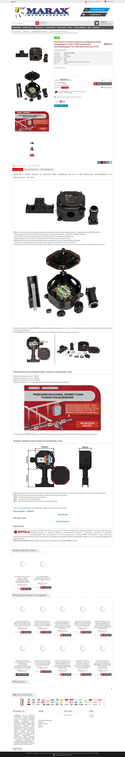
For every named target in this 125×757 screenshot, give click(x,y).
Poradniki (91, 715)
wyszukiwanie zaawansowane (43, 23)
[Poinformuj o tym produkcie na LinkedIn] (108, 162)
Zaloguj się (91, 1)
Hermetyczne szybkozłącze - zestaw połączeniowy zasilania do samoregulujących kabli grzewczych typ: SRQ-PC (42, 663)
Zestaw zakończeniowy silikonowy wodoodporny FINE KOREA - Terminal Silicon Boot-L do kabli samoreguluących (22, 623)
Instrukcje (91, 716)
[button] (12, 1)
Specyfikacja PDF (36, 166)
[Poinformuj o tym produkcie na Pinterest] (105, 162)
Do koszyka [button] (27, 588)
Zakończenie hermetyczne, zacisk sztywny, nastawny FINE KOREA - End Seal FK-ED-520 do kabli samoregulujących (82, 623)
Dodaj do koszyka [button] (104, 84)
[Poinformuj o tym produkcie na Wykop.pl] (111, 162)
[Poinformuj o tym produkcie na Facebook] (98, 162)
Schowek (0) (110, 1)
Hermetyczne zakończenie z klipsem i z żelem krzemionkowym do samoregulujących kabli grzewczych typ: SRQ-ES (22, 579)
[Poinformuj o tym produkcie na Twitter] (102, 162)
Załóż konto (98, 1)
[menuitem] (16, 27)
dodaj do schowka (107, 87)
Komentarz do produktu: (59, 67)
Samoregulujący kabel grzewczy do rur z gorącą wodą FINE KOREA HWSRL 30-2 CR (42, 579)
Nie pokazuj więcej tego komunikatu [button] (63, 755)
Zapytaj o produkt (20, 166)
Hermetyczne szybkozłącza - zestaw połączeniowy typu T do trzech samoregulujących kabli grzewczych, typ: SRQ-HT (42, 623)
